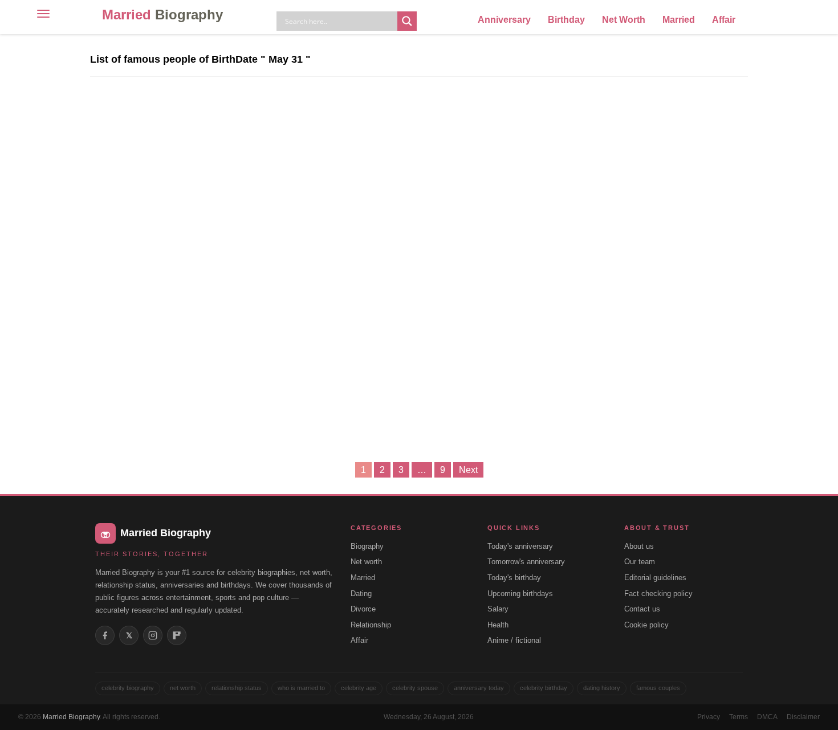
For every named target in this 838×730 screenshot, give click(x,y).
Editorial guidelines (655, 577)
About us (639, 546)
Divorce (363, 609)
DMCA (767, 717)
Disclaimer (803, 717)
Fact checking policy (658, 593)
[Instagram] (152, 635)
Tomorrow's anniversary (526, 561)
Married (162, 14)
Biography (367, 546)
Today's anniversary (520, 546)
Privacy (708, 717)
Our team (639, 561)
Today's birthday (514, 577)
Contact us (642, 609)
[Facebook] (105, 635)
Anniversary (504, 20)
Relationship (371, 625)
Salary (498, 609)
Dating (361, 593)
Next (468, 470)
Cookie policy (646, 625)
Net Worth (623, 20)
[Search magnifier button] (407, 21)
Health (498, 625)
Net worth (366, 561)
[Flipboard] (176, 635)
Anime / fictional (514, 640)
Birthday (566, 20)
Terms (738, 717)
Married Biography (71, 717)
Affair (723, 20)
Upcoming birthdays (520, 593)
